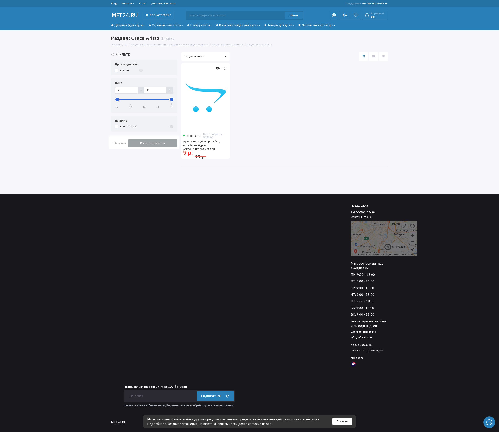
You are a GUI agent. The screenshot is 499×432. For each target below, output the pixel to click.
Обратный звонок (361, 217)
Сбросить (119, 143)
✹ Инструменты (198, 25)
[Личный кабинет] (334, 15)
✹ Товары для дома (278, 25)
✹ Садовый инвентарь (165, 25)
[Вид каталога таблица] (383, 56)
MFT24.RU (125, 15)
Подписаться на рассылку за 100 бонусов (155, 386)
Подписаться (211, 396)
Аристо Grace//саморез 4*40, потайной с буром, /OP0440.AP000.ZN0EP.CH (201, 145)
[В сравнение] (217, 68)
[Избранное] (355, 15)
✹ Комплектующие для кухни (237, 25)
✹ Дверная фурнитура (127, 25)
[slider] (117, 99)
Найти (294, 15)
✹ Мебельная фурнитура (315, 25)
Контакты (127, 3)
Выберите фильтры (152, 143)
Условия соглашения (182, 424)
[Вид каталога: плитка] (363, 56)
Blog (114, 3)
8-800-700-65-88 (365, 3)
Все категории (160, 15)
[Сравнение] (344, 15)
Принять (342, 421)
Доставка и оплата (163, 3)
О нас (142, 3)
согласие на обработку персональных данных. (206, 405)
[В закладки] (224, 68)
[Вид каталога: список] (373, 56)
